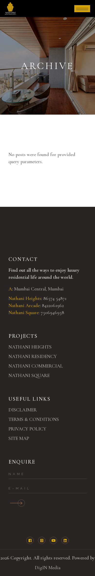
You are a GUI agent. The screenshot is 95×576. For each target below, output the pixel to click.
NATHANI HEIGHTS (30, 347)
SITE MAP (19, 438)
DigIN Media (47, 568)
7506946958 (52, 313)
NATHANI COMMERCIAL (36, 366)
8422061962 (53, 305)
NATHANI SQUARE (29, 375)
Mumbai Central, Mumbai (39, 289)
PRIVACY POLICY (27, 429)
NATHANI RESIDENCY (33, 356)
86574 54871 (55, 298)
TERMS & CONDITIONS (34, 419)
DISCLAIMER (23, 410)
